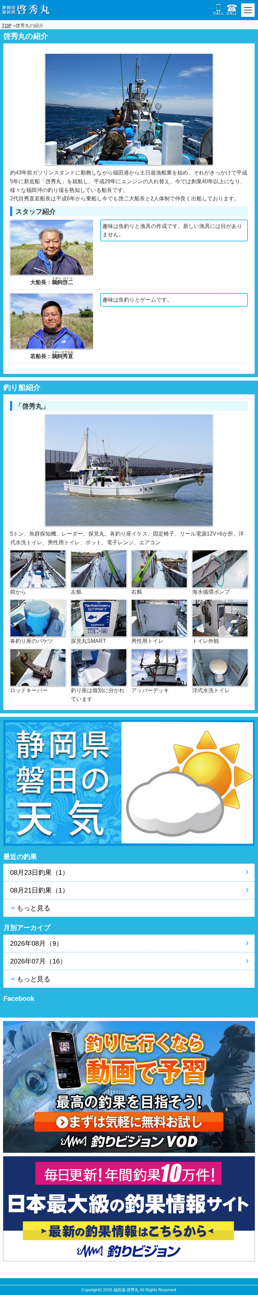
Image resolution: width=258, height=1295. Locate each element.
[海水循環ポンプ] (220, 568)
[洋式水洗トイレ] (220, 667)
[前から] (38, 568)
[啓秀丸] (129, 470)
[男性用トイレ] (159, 618)
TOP (6, 25)
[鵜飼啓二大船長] (51, 247)
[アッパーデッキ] (159, 667)
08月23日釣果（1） (39, 872)
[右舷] (159, 568)
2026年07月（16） (38, 961)
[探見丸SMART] (99, 618)
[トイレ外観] (220, 618)
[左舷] (99, 568)
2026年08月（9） (36, 943)
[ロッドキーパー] (38, 667)
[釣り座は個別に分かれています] (99, 667)
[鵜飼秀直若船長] (51, 320)
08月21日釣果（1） (39, 890)
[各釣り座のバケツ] (38, 618)
